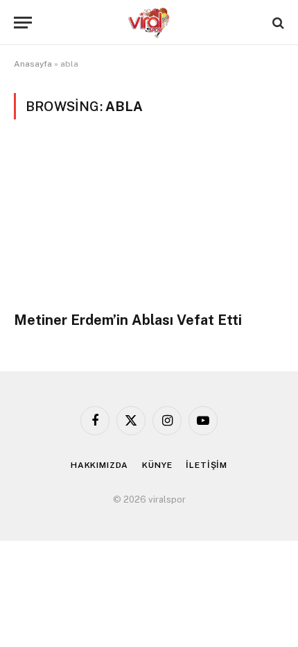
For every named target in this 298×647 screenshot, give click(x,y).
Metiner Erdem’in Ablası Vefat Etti (128, 320)
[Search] (277, 22)
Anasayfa (33, 64)
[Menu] (23, 22)
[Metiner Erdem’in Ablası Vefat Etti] (149, 223)
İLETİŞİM (206, 465)
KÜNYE (157, 465)
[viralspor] (149, 22)
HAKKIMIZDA (99, 465)
